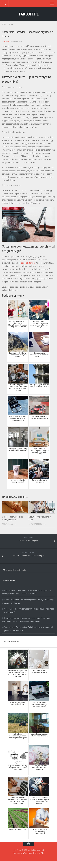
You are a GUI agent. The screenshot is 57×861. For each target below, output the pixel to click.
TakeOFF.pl (28, 14)
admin (6, 41)
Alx (42, 853)
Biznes (4, 24)
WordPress (27, 853)
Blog (11, 24)
